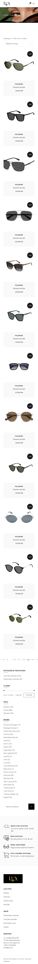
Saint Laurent (9, 781)
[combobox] (18, 43)
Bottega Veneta (10, 728)
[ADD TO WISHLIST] (12, 91)
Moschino (7, 769)
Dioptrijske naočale (11, 679)
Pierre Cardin (9, 772)
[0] (30, 3)
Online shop (8, 901)
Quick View (26, 91)
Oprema (7, 897)
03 (7, 659)
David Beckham (9, 737)
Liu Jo (6, 763)
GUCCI (6, 744)
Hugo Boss (8, 750)
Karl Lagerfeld (9, 753)
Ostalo (6, 927)
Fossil (6, 740)
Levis (5, 759)
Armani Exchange (10, 725)
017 (19, 659)
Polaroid (7, 775)
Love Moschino (9, 766)
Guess (6, 747)
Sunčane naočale (19, 87)
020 (33, 659)
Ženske (6, 713)
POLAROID (19, 84)
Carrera (7, 734)
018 (23, 659)
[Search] (31, 807)
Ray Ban (7, 778)
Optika (6, 893)
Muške (6, 707)
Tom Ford (7, 791)
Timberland (8, 788)
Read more (19, 91)
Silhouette (8, 785)
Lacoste (7, 756)
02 (4, 659)
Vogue (6, 797)
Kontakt (7, 904)
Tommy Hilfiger (10, 794)
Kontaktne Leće (10, 923)
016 (14, 659)
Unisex (6, 710)
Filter (29, 695)
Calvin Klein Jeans (10, 731)
